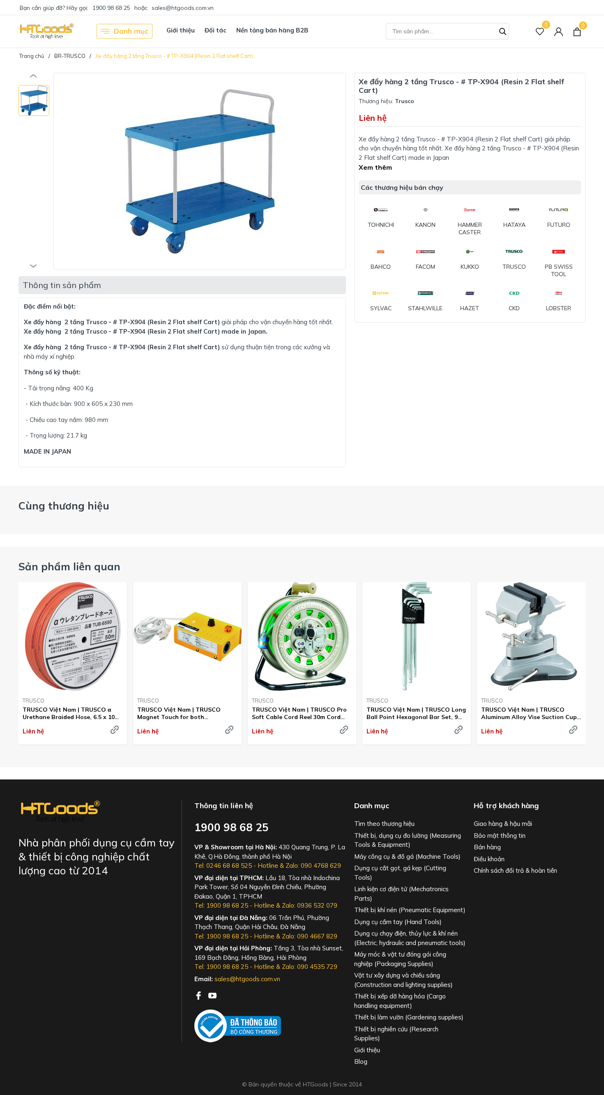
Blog (360, 1061)
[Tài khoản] (558, 31)
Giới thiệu (180, 30)
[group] (200, 171)
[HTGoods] (46, 31)
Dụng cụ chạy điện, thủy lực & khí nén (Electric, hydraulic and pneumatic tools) (410, 938)
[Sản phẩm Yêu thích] (540, 31)
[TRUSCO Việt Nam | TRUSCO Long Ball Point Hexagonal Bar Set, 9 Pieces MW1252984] (416, 636)
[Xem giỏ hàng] (577, 31)
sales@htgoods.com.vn (183, 8)
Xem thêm (375, 167)
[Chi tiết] (114, 730)
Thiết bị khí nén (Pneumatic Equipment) (410, 910)
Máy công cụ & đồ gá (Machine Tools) (407, 856)
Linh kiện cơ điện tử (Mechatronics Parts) (401, 893)
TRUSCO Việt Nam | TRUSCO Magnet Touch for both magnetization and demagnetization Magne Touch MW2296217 (182, 713)
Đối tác (215, 30)
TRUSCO (33, 700)
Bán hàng (487, 847)
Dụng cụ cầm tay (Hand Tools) (398, 922)
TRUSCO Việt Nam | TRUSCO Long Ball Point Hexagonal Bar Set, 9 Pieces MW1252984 (416, 713)
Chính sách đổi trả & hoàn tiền (515, 870)
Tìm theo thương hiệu (384, 824)
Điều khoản (489, 859)
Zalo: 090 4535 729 (309, 967)
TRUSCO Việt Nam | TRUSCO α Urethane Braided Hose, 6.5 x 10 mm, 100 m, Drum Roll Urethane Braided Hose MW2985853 (69, 713)
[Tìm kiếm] (503, 30)
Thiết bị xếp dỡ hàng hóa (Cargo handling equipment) (400, 1001)
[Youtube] (212, 995)
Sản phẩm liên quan (69, 566)
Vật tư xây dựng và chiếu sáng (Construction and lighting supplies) (403, 980)
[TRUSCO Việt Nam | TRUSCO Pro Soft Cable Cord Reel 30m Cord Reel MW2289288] (302, 636)
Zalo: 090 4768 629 (313, 865)
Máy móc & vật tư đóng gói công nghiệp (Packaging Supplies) (400, 959)
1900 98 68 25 (111, 8)
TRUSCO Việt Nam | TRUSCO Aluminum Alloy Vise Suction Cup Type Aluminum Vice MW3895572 (529, 713)
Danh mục (131, 31)
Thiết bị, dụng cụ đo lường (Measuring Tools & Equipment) (407, 840)
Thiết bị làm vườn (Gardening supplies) (408, 1017)
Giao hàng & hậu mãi (503, 824)
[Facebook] (199, 995)
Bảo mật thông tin (500, 835)
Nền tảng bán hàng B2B (272, 30)
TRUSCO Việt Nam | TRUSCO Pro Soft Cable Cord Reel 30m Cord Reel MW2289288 (299, 713)
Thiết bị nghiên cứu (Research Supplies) (396, 1033)
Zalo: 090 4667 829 (309, 936)
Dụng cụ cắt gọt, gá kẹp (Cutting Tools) (400, 872)
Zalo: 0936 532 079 (309, 905)
